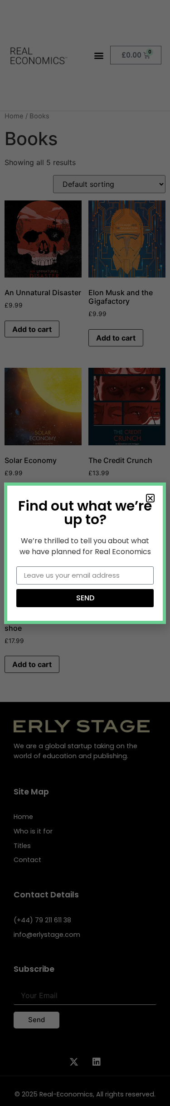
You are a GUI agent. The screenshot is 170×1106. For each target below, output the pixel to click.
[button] (150, 498)
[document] (85, 553)
